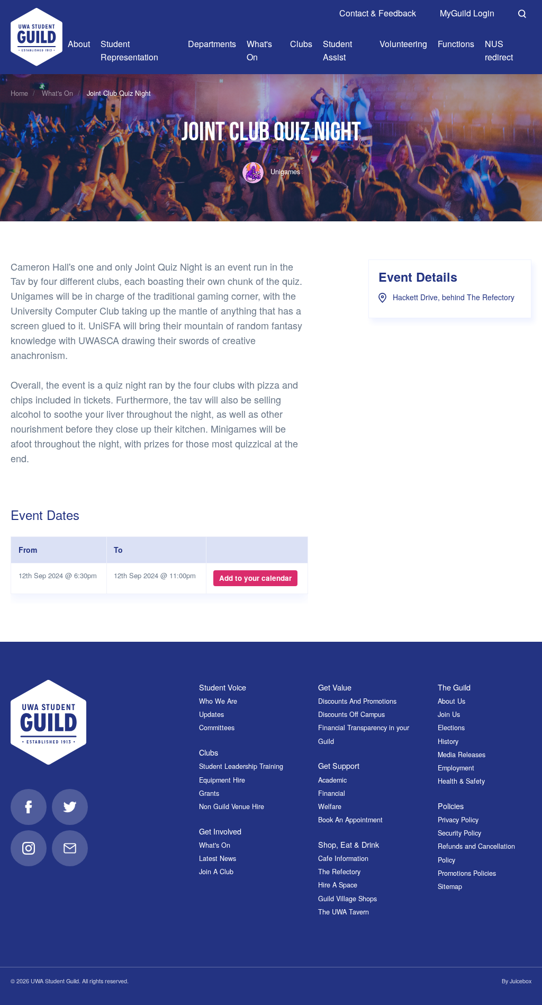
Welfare (329, 806)
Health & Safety (461, 781)
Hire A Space (337, 885)
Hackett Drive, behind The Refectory (452, 297)
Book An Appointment (350, 819)
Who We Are (218, 701)
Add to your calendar (255, 578)
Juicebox (520, 981)
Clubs (208, 752)
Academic (332, 780)
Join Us (449, 714)
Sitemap (450, 886)
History (448, 741)
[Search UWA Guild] (522, 12)
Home (19, 93)
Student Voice (222, 687)
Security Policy (459, 833)
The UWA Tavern (343, 912)
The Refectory (339, 871)
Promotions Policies (467, 873)
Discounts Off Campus (351, 714)
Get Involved (220, 831)
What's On (57, 93)
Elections (451, 727)
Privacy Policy (458, 819)
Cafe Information (343, 858)
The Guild (454, 687)
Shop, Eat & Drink (348, 844)
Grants (209, 793)
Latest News (217, 858)
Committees (216, 727)
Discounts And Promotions (357, 701)
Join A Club (216, 871)
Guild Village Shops (347, 898)
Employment (456, 768)
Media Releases (461, 754)
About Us (451, 701)
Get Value (334, 687)
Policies (451, 805)
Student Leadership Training (241, 766)
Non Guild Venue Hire (231, 806)
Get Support (338, 765)
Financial (331, 793)
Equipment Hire (222, 780)
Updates (211, 714)
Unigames (284, 171)
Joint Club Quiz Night (119, 93)
